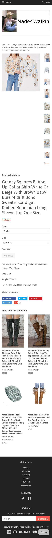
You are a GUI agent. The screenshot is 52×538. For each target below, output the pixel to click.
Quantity (6, 249)
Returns (26, 478)
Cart (48, 2)
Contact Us (26, 485)
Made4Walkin (25, 526)
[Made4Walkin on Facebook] (29, 498)
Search (26, 467)
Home (4, 44)
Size (4, 237)
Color (4, 226)
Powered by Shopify (40, 526)
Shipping (26, 474)
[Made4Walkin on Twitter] (22, 498)
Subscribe (43, 518)
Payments (26, 481)
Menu (8, 2)
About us (26, 471)
